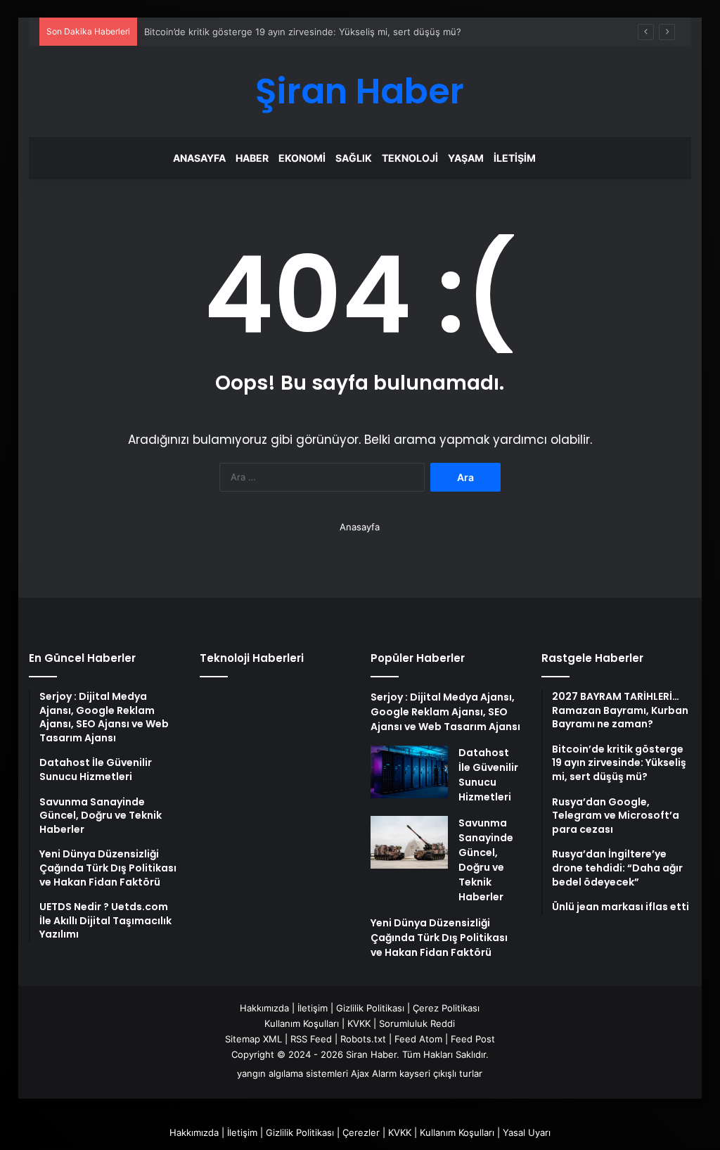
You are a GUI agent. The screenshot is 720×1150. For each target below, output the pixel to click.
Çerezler (361, 1132)
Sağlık (353, 158)
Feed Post (473, 1038)
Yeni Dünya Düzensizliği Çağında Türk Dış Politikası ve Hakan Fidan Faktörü (439, 937)
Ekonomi (302, 158)
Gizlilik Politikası (370, 1008)
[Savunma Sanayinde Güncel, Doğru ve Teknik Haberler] (409, 842)
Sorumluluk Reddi (417, 1023)
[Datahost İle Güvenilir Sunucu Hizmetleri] (409, 772)
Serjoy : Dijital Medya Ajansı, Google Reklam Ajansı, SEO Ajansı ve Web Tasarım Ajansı (445, 712)
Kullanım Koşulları (301, 1023)
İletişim (515, 158)
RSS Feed (311, 1038)
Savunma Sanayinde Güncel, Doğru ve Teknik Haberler (485, 860)
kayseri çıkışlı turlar (440, 1073)
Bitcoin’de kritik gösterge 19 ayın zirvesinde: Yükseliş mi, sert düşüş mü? (302, 31)
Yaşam (466, 158)
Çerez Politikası (446, 1008)
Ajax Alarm (374, 1073)
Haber (252, 158)
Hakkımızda (264, 1008)
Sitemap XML (253, 1038)
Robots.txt (363, 1038)
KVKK (359, 1023)
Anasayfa (199, 158)
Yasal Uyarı (527, 1132)
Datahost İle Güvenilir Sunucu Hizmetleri (488, 775)
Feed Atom (418, 1038)
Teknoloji (410, 158)
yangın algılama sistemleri (292, 1073)
